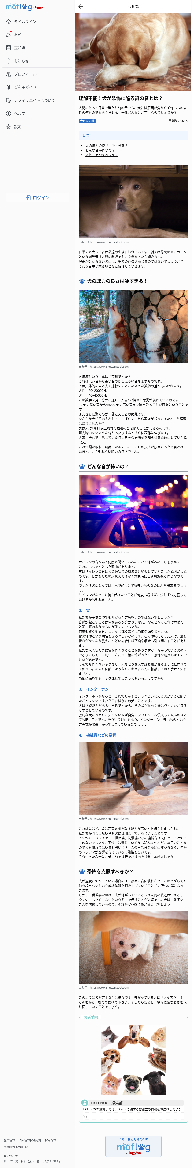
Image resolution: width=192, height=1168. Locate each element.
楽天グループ (11, 1156)
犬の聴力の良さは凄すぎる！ (106, 145)
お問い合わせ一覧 (30, 1161)
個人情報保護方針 (30, 1140)
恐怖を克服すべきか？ (101, 155)
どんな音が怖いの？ (100, 150)
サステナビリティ (51, 1161)
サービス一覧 (11, 1161)
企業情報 (9, 1140)
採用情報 (50, 1140)
